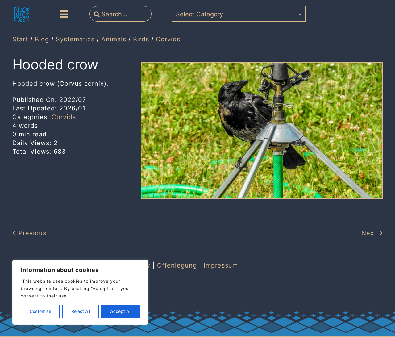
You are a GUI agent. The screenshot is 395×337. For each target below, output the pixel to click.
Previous (32, 233)
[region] (80, 292)
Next (368, 233)
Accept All (120, 311)
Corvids (64, 117)
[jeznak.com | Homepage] (21, 14)
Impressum (221, 265)
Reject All (80, 311)
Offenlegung (177, 265)
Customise (40, 311)
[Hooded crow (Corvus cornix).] (261, 66)
